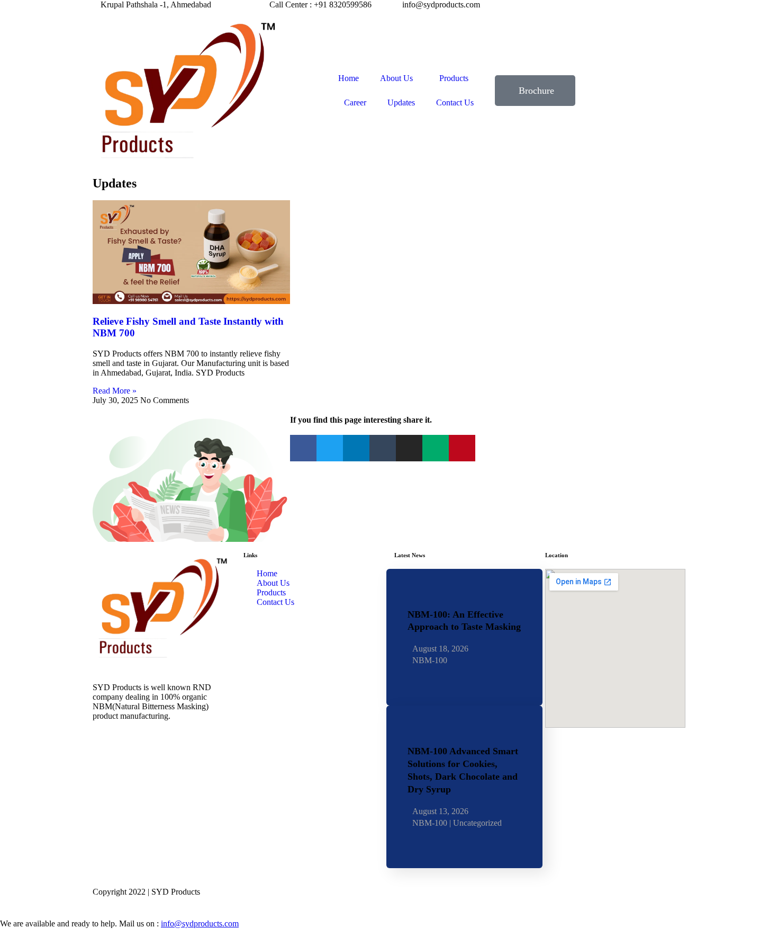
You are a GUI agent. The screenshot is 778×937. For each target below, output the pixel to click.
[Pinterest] (462, 448)
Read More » (115, 390)
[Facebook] (303, 448)
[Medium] (435, 448)
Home (348, 78)
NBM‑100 (429, 660)
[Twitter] (329, 448)
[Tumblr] (382, 448)
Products (453, 78)
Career (355, 102)
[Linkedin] (356, 448)
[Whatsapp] (163, 764)
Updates (401, 102)
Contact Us (455, 102)
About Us (396, 78)
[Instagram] (409, 448)
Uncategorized (477, 823)
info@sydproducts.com (200, 923)
